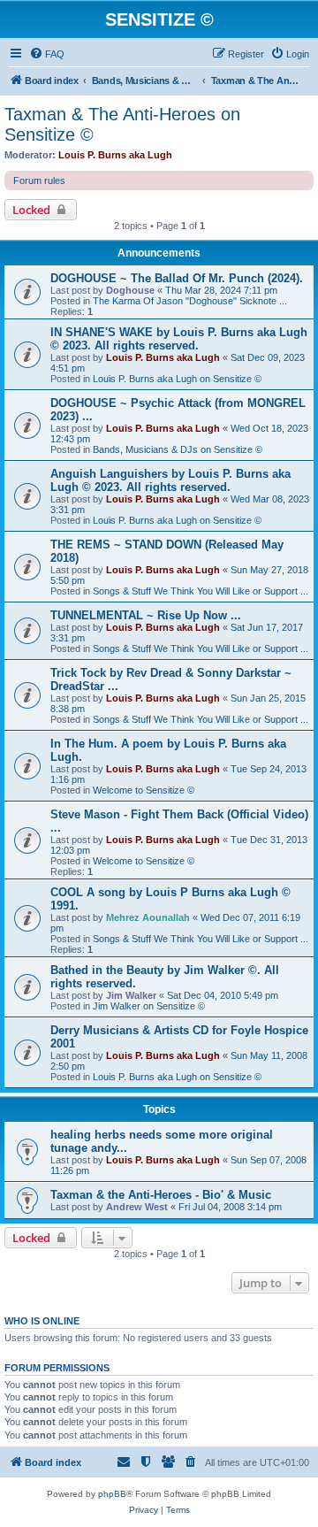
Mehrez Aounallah (148, 917)
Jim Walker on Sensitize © (149, 1006)
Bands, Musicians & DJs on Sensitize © (177, 449)
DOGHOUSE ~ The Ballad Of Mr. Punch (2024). (176, 278)
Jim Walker (131, 995)
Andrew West (137, 1206)
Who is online (42, 1321)
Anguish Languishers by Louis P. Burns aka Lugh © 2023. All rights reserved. (170, 480)
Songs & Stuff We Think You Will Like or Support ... (200, 591)
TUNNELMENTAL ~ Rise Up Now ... (145, 615)
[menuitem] (46, 54)
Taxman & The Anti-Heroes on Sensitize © (122, 124)
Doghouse (130, 290)
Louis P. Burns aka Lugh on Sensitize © (177, 378)
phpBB (112, 1494)
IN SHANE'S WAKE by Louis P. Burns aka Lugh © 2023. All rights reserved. (178, 339)
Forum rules (39, 180)
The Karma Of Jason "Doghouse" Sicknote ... (190, 300)
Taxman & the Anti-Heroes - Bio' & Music (160, 1194)
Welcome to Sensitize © (143, 790)
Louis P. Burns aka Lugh (115, 155)
